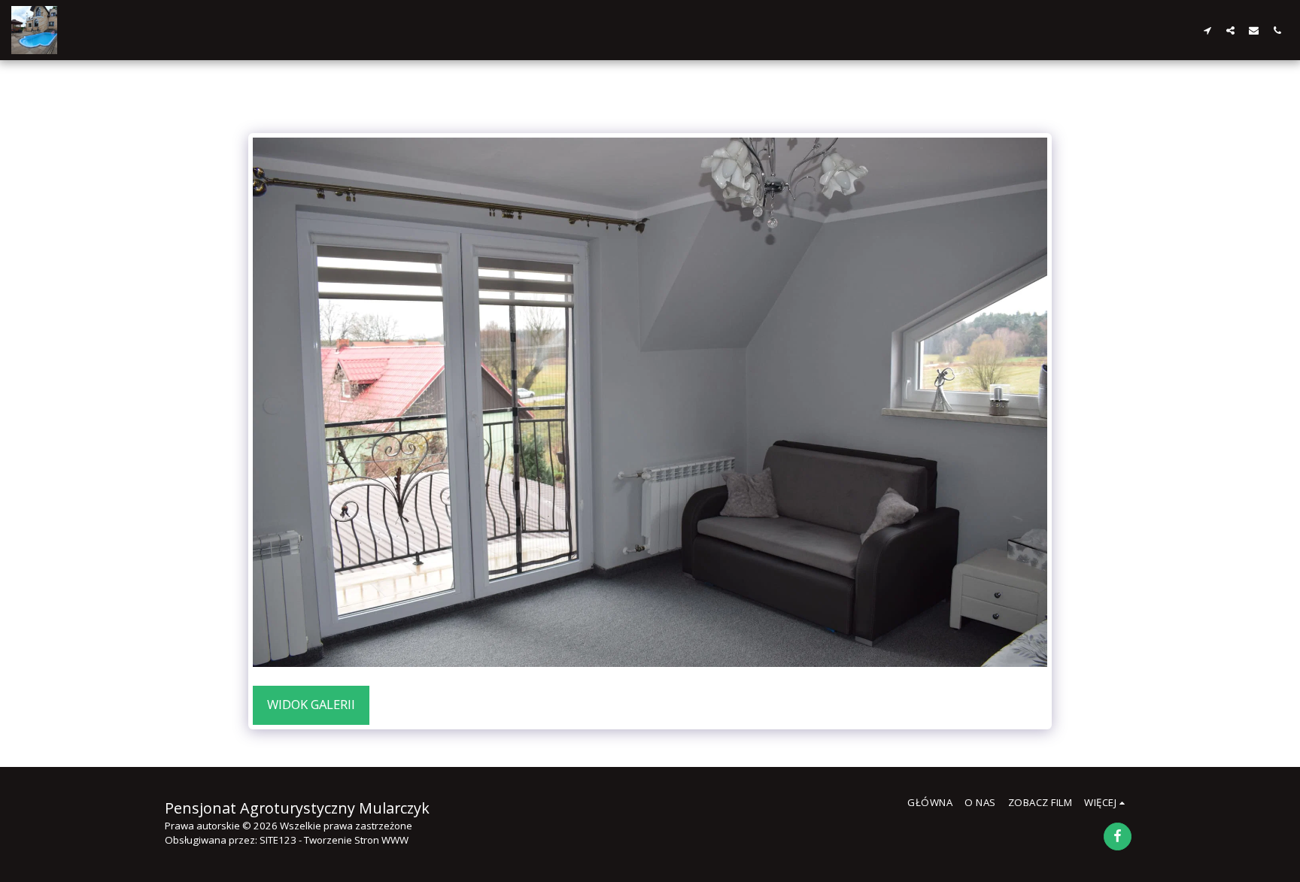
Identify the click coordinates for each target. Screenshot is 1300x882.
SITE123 (278, 840)
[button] (1207, 30)
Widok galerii (311, 704)
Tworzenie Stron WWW (356, 840)
